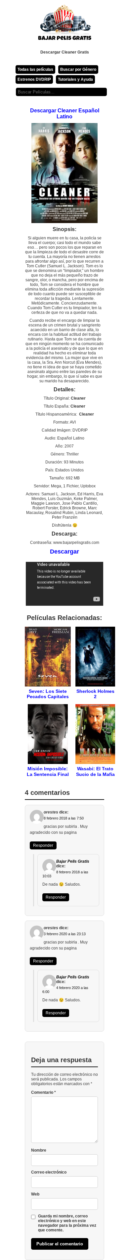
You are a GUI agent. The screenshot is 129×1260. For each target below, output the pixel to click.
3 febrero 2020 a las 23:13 (65, 934)
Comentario (43, 1092)
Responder (43, 845)
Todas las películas (35, 69)
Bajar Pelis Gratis (72, 861)
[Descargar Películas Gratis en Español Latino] (64, 25)
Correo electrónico (48, 1172)
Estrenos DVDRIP (34, 79)
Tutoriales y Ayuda (75, 79)
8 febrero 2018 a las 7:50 (64, 818)
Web (35, 1194)
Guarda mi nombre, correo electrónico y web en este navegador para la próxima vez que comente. (67, 1223)
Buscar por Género (78, 69)
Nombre (38, 1150)
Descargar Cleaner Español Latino (64, 113)
